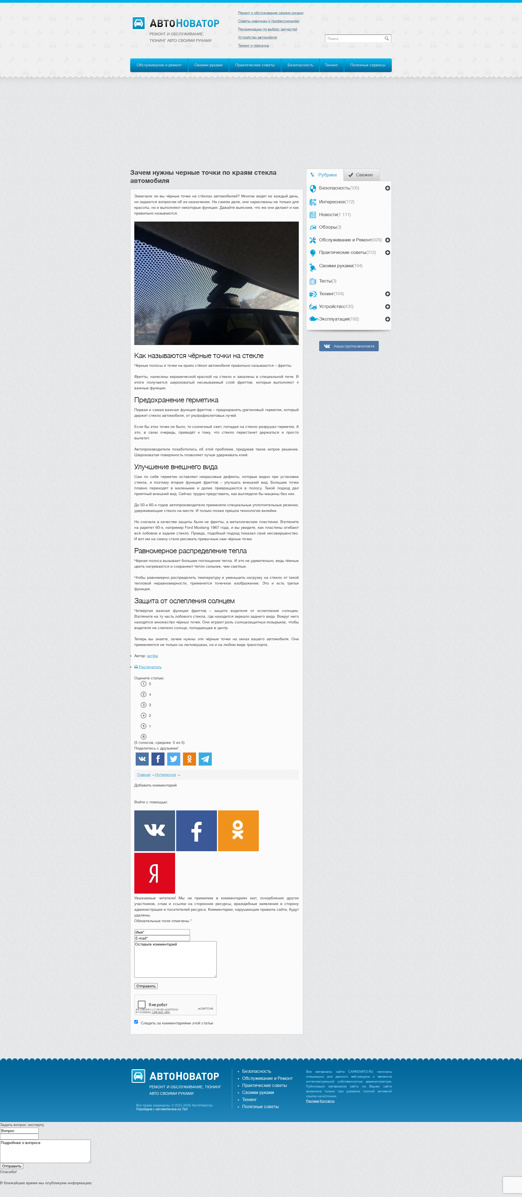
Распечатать (149, 667)
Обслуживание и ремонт (159, 65)
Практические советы (255, 65)
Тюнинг (331, 65)
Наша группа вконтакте (353, 346)
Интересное (336, 201)
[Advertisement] (261, 128)
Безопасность (300, 65)
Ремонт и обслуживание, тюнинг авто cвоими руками (181, 37)
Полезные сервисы (368, 65)
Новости (335, 214)
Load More (216, 1043)
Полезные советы (260, 1106)
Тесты (327, 281)
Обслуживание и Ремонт (350, 239)
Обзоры (330, 227)
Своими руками (208, 65)
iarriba (152, 656)
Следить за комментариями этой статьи (177, 1023)
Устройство (336, 306)
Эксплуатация (339, 319)
